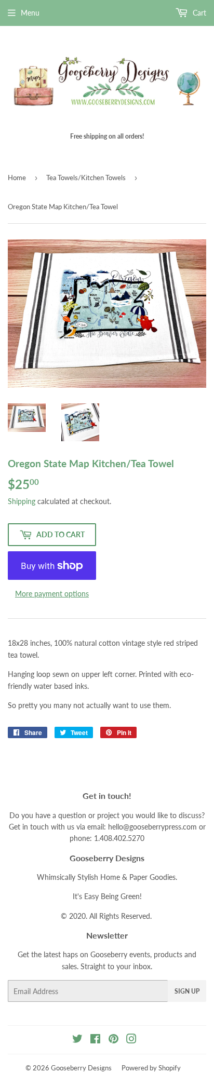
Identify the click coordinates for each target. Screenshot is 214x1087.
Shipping (21, 501)
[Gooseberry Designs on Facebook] (95, 1040)
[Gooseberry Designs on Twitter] (77, 1040)
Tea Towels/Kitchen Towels (86, 177)
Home (17, 177)
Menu (30, 12)
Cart (198, 12)
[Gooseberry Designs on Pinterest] (113, 1040)
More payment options (52, 593)
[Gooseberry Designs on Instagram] (131, 1040)
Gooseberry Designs (81, 1068)
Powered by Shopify (151, 1068)
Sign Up (187, 991)
